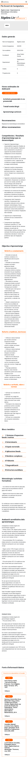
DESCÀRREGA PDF (20, 18)
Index (7, 25)
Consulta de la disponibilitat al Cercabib (14, 673)
